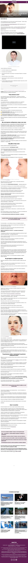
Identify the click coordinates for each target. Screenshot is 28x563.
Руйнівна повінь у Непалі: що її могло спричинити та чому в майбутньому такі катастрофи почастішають (20, 517)
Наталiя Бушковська (11, 16)
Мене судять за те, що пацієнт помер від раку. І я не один (20, 503)
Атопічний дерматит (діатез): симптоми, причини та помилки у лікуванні (13, 442)
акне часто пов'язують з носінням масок (13, 293)
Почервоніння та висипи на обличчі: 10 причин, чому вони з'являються (13, 436)
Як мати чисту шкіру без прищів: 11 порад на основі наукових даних (12, 431)
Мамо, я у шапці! (18, 451)
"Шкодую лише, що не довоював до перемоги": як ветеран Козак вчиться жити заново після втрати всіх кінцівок (21, 531)
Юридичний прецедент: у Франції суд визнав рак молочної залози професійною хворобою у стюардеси (7, 503)
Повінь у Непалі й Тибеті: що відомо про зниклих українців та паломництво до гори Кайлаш (7, 517)
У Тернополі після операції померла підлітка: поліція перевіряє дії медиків (5, 531)
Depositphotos (14, 286)
